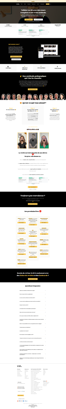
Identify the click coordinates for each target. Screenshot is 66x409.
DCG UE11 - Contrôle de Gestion (35, 383)
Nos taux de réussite (19, 371)
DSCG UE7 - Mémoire (33, 392)
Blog (25, 372)
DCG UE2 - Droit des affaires (34, 373)
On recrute (18, 372)
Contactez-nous (19, 374)
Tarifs (25, 374)
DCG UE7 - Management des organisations (36, 379)
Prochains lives (45, 385)
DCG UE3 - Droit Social (33, 374)
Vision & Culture (19, 370)
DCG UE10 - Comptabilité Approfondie (35, 382)
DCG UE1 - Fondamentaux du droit (35, 372)
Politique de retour (33, 406)
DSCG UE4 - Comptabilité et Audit (35, 388)
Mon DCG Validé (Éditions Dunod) (21, 383)
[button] (21, 4)
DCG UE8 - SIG (32, 380)
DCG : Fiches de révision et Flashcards (35, 370)
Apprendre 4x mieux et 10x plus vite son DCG (36, 371)
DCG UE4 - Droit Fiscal (33, 375)
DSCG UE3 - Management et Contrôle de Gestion (36, 389)
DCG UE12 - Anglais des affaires (34, 384)
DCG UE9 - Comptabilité (34, 381)
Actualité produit (27, 378)
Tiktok (44, 374)
